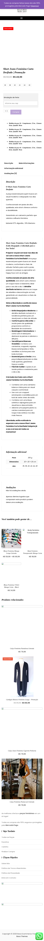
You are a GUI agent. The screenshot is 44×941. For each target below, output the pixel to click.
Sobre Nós (6, 863)
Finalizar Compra (8, 851)
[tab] (9, 163)
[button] (22, 18)
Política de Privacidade (11, 873)
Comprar (15, 112)
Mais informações (26, 163)
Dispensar (35, 6)
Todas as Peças (8, 837)
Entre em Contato (9, 878)
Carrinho (5, 847)
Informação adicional (13, 168)
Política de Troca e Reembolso (14, 868)
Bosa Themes (22, 936)
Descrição (8, 163)
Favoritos (5, 842)
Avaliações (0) (10, 173)
